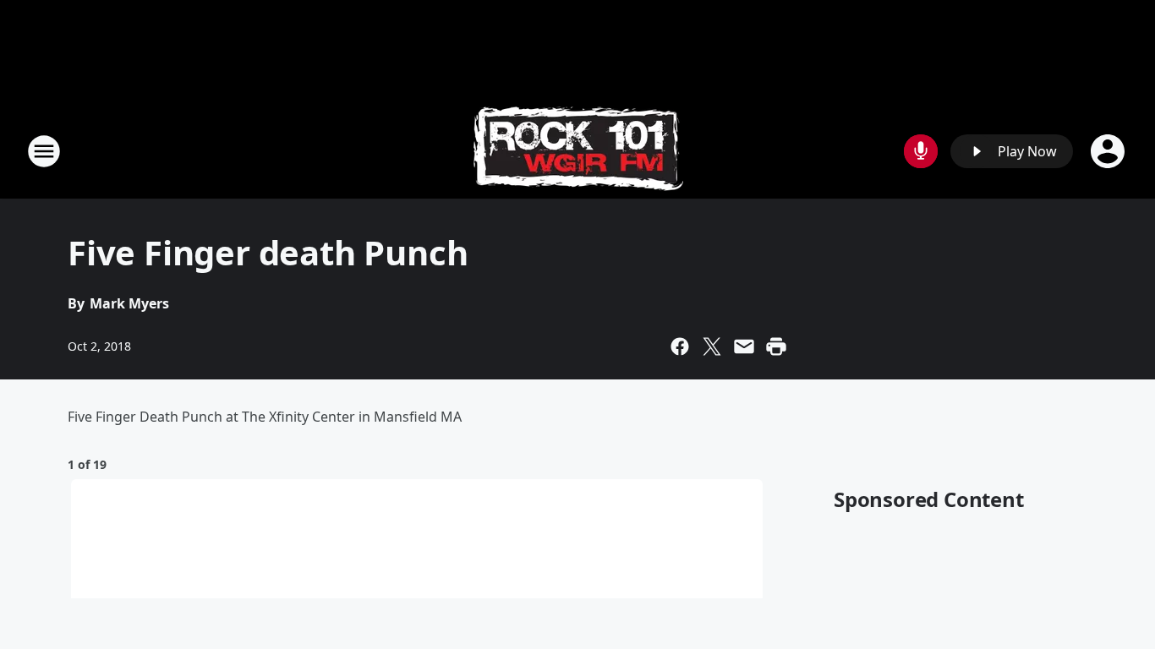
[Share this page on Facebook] (680, 346)
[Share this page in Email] (744, 346)
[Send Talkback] (921, 151)
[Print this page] (776, 346)
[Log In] (1109, 151)
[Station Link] (578, 150)
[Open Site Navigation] (44, 151)
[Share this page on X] (712, 346)
